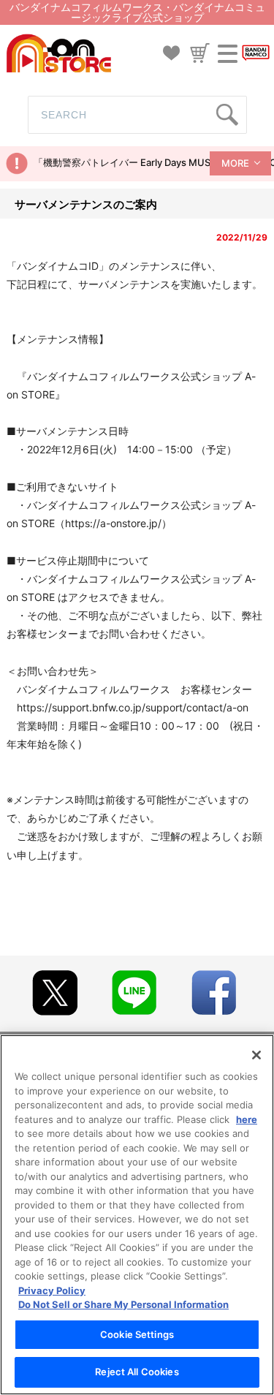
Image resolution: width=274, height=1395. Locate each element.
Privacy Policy (51, 1290)
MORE (235, 163)
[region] (137, 1215)
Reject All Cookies (136, 1371)
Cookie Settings (137, 1334)
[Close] (256, 1055)
